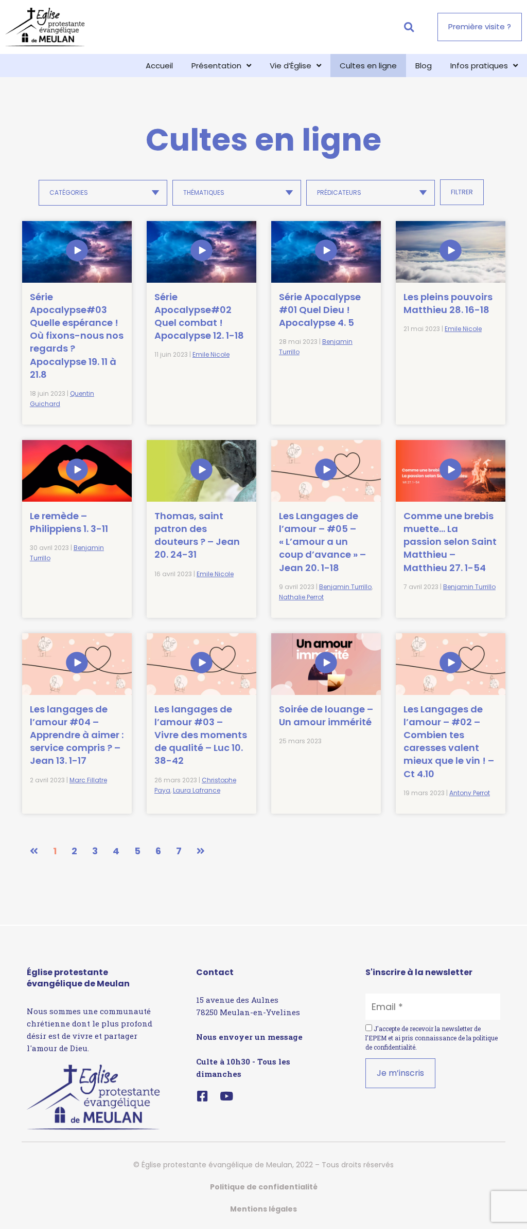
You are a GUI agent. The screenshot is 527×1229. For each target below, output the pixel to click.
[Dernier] (201, 851)
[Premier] (34, 851)
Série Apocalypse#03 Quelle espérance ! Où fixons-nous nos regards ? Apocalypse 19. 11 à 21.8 (77, 335)
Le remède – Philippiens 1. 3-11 (69, 522)
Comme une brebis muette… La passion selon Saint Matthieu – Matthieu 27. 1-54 (450, 541)
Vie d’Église (290, 65)
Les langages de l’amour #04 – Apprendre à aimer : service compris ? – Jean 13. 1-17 (77, 735)
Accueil (159, 65)
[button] (409, 27)
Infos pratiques (479, 65)
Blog (423, 65)
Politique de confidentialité (264, 1187)
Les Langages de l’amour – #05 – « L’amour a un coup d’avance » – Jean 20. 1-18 (322, 541)
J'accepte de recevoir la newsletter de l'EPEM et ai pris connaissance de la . (431, 1037)
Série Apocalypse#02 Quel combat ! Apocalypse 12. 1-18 (199, 316)
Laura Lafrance (196, 790)
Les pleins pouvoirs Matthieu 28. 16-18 (448, 303)
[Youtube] (226, 1096)
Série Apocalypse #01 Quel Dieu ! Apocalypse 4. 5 (320, 309)
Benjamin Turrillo (345, 586)
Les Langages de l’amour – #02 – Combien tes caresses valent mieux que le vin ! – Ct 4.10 (448, 741)
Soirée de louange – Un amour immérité (326, 715)
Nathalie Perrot (301, 597)
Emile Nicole (211, 354)
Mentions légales (263, 1209)
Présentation (216, 65)
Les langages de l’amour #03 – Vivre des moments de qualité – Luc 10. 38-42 (200, 735)
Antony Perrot (469, 792)
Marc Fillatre (88, 780)
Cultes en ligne (368, 65)
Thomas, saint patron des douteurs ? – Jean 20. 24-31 (197, 535)
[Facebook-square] (202, 1096)
